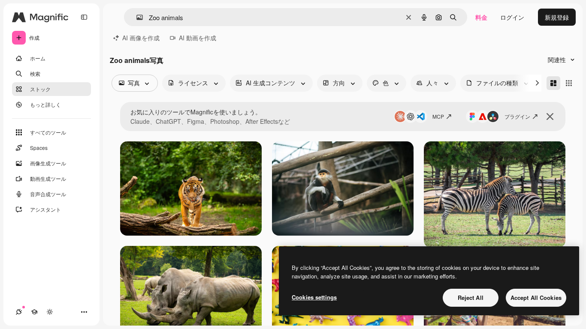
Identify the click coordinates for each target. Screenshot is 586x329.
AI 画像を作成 (141, 37)
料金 (481, 17)
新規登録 (557, 17)
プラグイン (517, 116)
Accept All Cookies (536, 297)
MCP (438, 116)
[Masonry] (553, 83)
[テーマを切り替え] (50, 312)
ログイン (512, 17)
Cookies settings (314, 297)
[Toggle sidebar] (84, 17)
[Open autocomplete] (136, 17)
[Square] (569, 83)
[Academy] (34, 312)
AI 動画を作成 (197, 37)
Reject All (470, 297)
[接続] (19, 312)
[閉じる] (550, 116)
